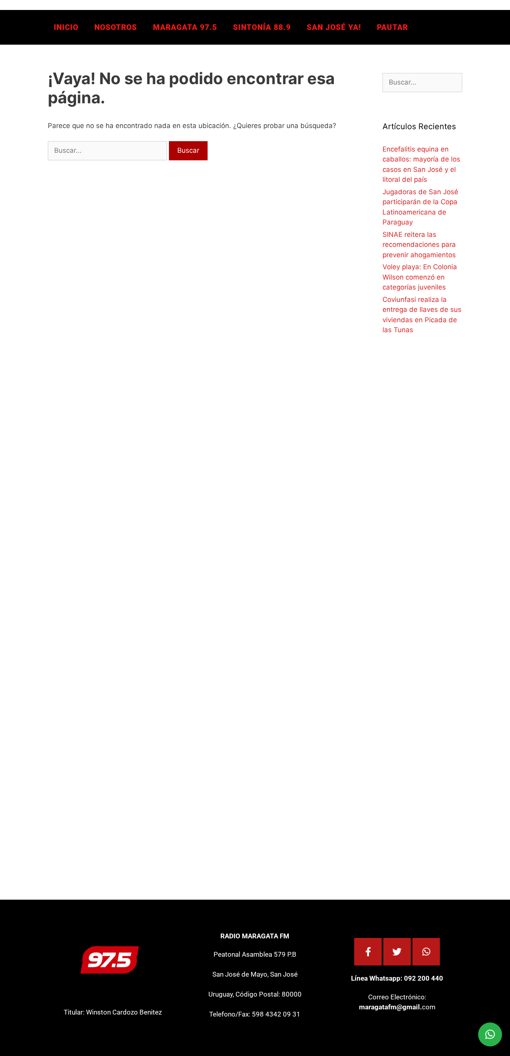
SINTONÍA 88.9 (262, 27)
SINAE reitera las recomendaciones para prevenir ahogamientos (419, 245)
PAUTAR (392, 27)
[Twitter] (397, 951)
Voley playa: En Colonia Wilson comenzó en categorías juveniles (419, 277)
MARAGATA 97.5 (185, 27)
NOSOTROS (115, 27)
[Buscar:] (108, 150)
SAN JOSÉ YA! (334, 27)
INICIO (66, 27)
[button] (490, 1034)
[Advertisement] (442, 485)
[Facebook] (368, 951)
